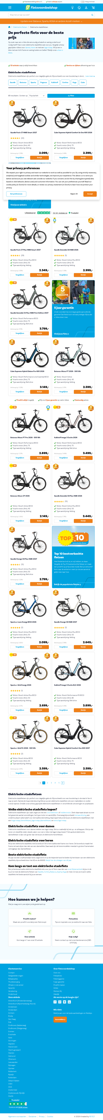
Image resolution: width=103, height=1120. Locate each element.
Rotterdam (12, 1078)
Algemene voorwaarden (17, 1116)
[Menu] (9, 7)
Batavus (53, 872)
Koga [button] (74, 82)
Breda (10, 1016)
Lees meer (89, 76)
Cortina (46, 872)
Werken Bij (58, 991)
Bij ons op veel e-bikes (54, 400)
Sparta (59, 872)
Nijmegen (11, 1065)
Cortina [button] (65, 82)
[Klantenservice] (79, 7)
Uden (10, 1084)
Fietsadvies (58, 976)
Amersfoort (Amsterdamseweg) (20, 1001)
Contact (11, 973)
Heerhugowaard (14, 1050)
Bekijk (39, 158)
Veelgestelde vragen (15, 976)
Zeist (10, 1087)
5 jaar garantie (59, 982)
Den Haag (12, 1019)
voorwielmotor (52, 813)
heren (33, 47)
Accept (90, 194)
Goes (10, 1038)
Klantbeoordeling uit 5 (33, 2)
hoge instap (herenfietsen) (21, 820)
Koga (64, 872)
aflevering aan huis (80, 65)
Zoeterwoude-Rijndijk (16, 1093)
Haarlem (11, 1044)
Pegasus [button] (43, 82)
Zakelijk (56, 994)
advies (81, 400)
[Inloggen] (86, 7)
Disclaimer (32, 1116)
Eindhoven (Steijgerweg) (17, 1028)
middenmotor (66, 813)
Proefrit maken (59, 985)
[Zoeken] (92, 15)
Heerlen (11, 1053)
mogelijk (25, 400)
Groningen (12, 1041)
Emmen (11, 1031)
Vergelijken (20, 158)
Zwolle (10, 1096)
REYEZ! (92, 1116)
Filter (72, 96)
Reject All (74, 194)
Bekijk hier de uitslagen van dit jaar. (59, 860)
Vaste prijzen (55, 2)
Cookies (50, 1116)
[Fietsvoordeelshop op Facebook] (55, 1002)
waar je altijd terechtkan (23, 65)
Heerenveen (12, 1047)
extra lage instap (60, 820)
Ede (9, 1022)
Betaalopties (13, 979)
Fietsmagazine (59, 979)
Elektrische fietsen (20, 27)
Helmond (11, 1056)
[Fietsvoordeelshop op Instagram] (59, 1002)
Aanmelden (59, 1019)
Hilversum (12, 1059)
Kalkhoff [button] (54, 82)
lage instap (48, 47)
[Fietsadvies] (72, 7)
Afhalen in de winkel (15, 985)
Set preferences (16, 194)
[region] (51, 181)
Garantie (11, 988)
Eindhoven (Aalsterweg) (17, 1025)
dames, (28, 47)
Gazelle (40, 872)
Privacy (41, 1116)
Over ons (57, 973)
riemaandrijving (80, 815)
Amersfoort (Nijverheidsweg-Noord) (21, 1004)
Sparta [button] (33, 82)
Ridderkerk (12, 1072)
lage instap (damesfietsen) (41, 820)
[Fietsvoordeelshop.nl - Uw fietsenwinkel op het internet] (41, 7)
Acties (56, 988)
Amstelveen (12, 1007)
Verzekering (12, 991)
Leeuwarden (13, 1062)
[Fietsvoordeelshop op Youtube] (64, 1002)
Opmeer (11, 1068)
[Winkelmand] (93, 7)
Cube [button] (83, 82)
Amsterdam (12, 1010)
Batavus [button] (23, 82)
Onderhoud (12, 994)
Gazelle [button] (12, 82)
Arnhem (11, 1013)
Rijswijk (11, 1075)
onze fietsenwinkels (75, 869)
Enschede (12, 1035)
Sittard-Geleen (13, 1081)
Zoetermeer (12, 1090)
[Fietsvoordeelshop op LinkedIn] (69, 1002)
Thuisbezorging (14, 982)
